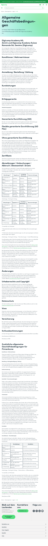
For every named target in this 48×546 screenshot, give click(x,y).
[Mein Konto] (40, 4)
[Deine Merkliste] (43, 4)
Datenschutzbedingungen (8, 305)
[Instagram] (37, 511)
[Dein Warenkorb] (46, 4)
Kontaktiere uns (22, 510)
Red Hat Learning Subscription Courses (22, 248)
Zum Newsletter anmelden (8, 517)
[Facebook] (34, 511)
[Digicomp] (4, 5)
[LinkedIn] (39, 511)
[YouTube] (42, 511)
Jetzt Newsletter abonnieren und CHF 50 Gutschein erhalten (34, 1)
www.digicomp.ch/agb (14, 278)
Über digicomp (8, 11)
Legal (13, 11)
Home (2, 11)
